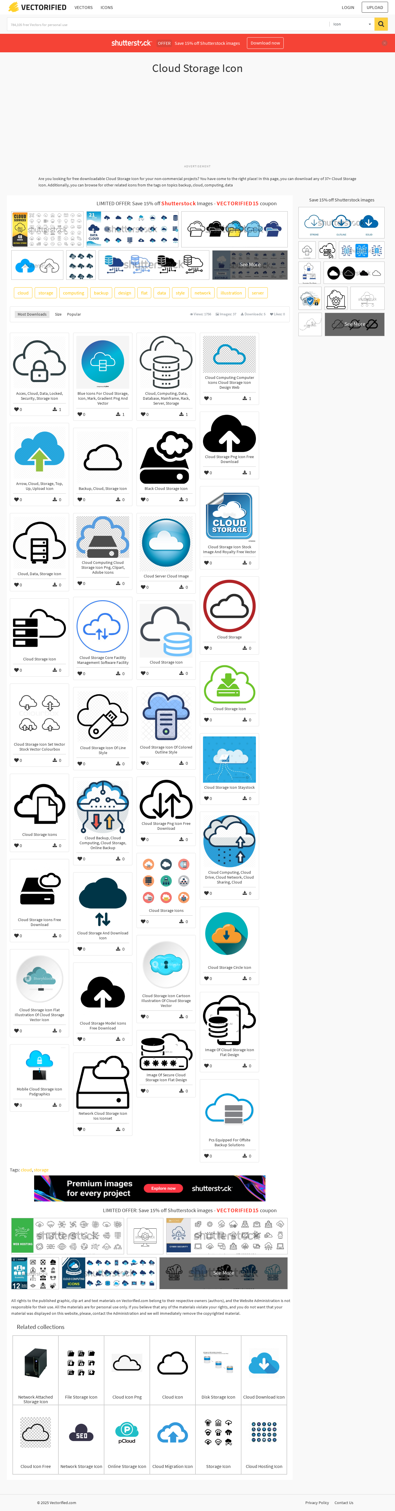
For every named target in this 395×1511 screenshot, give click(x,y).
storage (45, 293)
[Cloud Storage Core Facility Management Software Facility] (102, 626)
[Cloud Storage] (229, 605)
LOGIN (348, 7)
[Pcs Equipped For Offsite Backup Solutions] (229, 1108)
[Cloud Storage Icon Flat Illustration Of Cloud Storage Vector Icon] (39, 978)
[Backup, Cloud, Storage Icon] (102, 457)
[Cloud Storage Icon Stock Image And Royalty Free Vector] (229, 515)
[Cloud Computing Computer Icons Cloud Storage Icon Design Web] (229, 354)
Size (58, 314)
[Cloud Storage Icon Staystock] (229, 759)
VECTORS (84, 7)
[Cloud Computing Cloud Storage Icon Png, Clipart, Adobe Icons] (102, 537)
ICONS (107, 7)
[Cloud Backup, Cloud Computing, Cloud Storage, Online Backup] (102, 806)
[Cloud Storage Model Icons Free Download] (102, 992)
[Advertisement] (197, 122)
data (161, 293)
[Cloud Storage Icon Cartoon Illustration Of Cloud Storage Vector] (166, 964)
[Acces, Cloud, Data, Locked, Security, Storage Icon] (39, 362)
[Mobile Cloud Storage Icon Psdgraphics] (39, 1065)
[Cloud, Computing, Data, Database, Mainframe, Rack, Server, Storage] (166, 362)
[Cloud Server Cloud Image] (166, 543)
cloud (23, 293)
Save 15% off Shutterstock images (341, 200)
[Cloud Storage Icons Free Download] (39, 888)
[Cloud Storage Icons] (39, 803)
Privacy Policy (317, 1502)
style (180, 293)
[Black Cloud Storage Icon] (166, 457)
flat (144, 293)
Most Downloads (32, 314)
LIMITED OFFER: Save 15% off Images (155, 203)
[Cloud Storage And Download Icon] (102, 901)
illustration (231, 293)
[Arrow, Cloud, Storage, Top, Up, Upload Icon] (39, 452)
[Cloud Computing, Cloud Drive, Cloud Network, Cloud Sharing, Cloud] (229, 841)
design (124, 293)
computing (73, 293)
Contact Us (344, 1502)
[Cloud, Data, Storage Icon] (39, 542)
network (203, 293)
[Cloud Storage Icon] (39, 627)
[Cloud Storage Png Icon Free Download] (229, 433)
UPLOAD (375, 7)
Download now (265, 43)
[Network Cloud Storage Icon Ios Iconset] (102, 1082)
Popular (74, 314)
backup (101, 293)
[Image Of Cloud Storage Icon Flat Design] (229, 1020)
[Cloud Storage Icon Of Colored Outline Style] (166, 716)
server (258, 293)
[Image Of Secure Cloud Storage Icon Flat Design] (166, 1051)
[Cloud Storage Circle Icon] (229, 936)
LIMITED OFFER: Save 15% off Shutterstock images (158, 1210)
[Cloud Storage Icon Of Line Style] (102, 716)
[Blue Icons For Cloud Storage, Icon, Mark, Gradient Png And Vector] (102, 362)
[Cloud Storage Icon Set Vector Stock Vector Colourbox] (39, 713)
